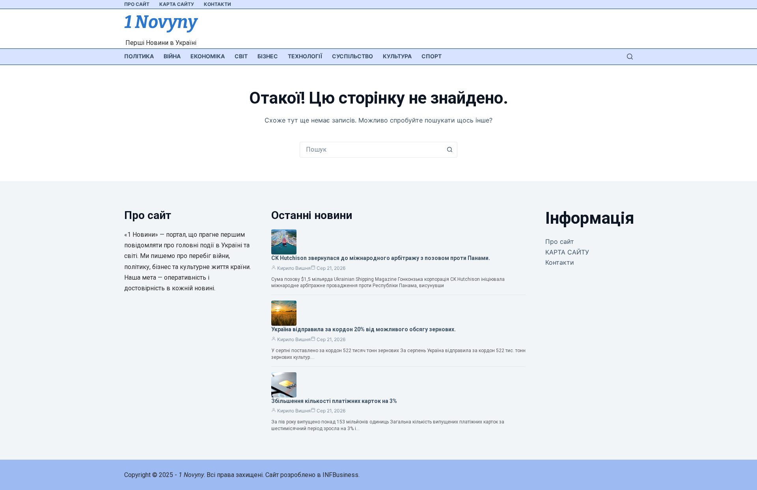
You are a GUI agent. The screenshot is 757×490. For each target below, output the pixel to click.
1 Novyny (160, 22)
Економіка (207, 56)
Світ (241, 56)
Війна (172, 56)
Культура (397, 56)
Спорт (431, 56)
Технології (305, 56)
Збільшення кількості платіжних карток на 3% (334, 401)
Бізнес (267, 56)
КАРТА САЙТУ (176, 4)
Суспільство (352, 56)
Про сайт (136, 4)
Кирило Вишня (294, 268)
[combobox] (371, 150)
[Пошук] (630, 56)
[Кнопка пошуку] (449, 149)
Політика (139, 56)
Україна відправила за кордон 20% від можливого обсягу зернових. (363, 329)
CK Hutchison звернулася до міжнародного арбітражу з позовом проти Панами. (380, 258)
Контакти (217, 4)
